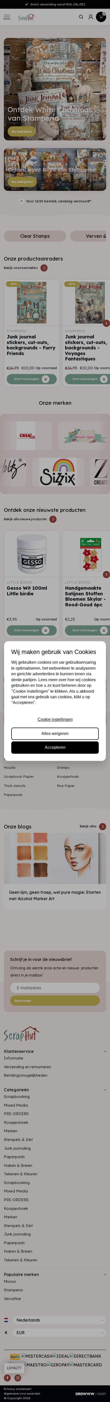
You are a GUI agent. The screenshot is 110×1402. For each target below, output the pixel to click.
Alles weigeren (55, 733)
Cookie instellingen (55, 719)
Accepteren (55, 747)
